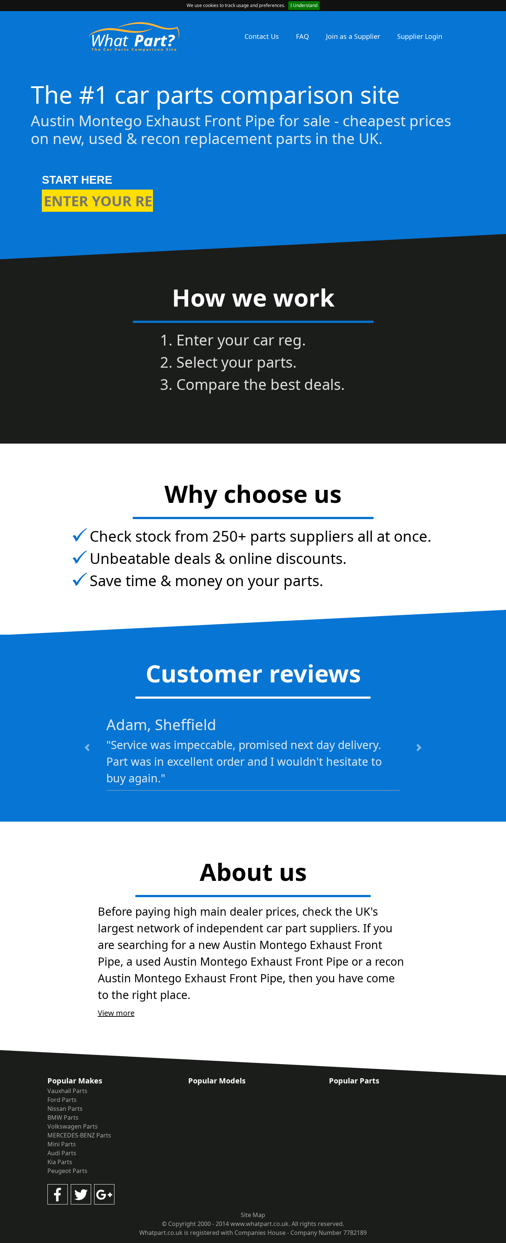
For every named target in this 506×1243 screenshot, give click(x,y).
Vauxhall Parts (67, 1091)
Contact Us (261, 36)
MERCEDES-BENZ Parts (79, 1135)
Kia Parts (59, 1162)
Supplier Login (419, 36)
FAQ (302, 36)
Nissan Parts (65, 1109)
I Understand (303, 5)
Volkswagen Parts (72, 1126)
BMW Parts (63, 1117)
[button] (87, 748)
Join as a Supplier (353, 36)
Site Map (253, 1215)
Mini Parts (61, 1144)
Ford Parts (62, 1100)
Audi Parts (61, 1153)
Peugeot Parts (67, 1171)
